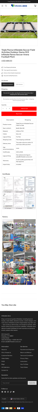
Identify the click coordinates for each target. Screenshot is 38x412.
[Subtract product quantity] (3, 109)
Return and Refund (25, 352)
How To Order (24, 364)
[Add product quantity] (9, 109)
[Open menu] (2, 5)
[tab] (10, 119)
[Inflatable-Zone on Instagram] (8, 392)
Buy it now (19, 114)
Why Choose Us (6, 352)
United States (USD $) (18, 398)
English (4, 398)
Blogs (3, 364)
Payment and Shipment (27, 349)
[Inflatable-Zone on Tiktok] (11, 392)
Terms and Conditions (26, 355)
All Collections (5, 367)
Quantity (3, 105)
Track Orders (24, 367)
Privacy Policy (24, 358)
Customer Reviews (6, 355)
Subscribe (32, 383)
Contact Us (4, 370)
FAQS (3, 361)
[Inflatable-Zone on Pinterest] (5, 392)
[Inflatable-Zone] (19, 6)
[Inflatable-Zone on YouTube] (14, 392)
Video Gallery (5, 358)
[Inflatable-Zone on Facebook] (2, 392)
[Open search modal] (6, 5)
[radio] (7, 84)
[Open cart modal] (35, 5)
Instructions (23, 361)
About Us (4, 349)
